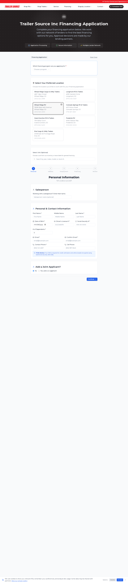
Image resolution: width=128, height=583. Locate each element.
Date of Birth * (40, 221)
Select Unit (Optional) (40, 152)
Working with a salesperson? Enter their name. (49, 194)
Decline (112, 580)
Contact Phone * (40, 244)
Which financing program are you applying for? (50, 66)
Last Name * (79, 213)
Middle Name (59, 213)
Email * (37, 237)
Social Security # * (83, 221)
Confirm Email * (72, 237)
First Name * (37, 213)
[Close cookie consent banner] (125, 580)
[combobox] (42, 69)
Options (105, 580)
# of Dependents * (39, 229)
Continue (91, 279)
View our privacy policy (19, 581)
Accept (120, 580)
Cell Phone (70, 244)
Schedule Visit (117, 6)
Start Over (93, 57)
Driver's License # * (63, 221)
